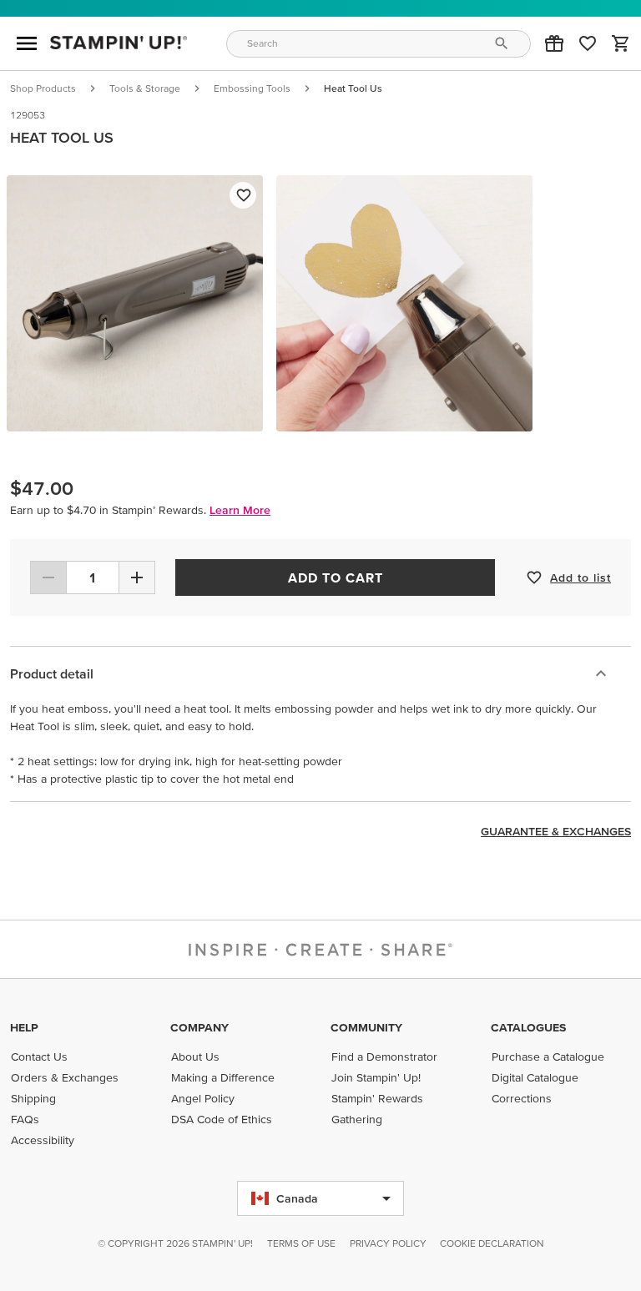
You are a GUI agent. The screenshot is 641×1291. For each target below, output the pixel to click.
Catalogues (528, 1027)
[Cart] (621, 43)
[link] (588, 43)
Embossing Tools (252, 88)
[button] (554, 43)
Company (199, 1027)
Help (24, 1027)
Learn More (239, 510)
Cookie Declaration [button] (492, 1243)
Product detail (51, 673)
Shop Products (43, 88)
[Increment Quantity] (137, 577)
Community (366, 1027)
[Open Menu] (26, 43)
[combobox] (379, 44)
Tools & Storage (144, 88)
